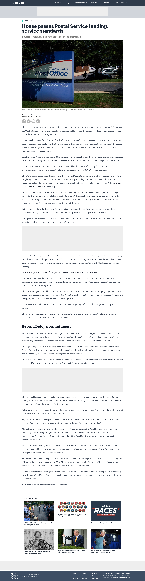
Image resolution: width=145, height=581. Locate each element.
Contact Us (85, 573)
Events (74, 576)
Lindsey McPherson (30, 114)
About (74, 573)
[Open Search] (131, 3)
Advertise (94, 573)
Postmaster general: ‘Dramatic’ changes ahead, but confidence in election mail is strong (60, 273)
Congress (29, 20)
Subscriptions (95, 578)
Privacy (84, 576)
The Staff (84, 578)
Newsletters (75, 578)
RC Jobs (94, 576)
